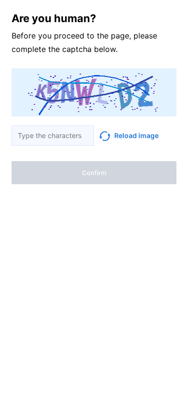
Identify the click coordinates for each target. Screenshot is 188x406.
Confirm (94, 173)
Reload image (136, 135)
